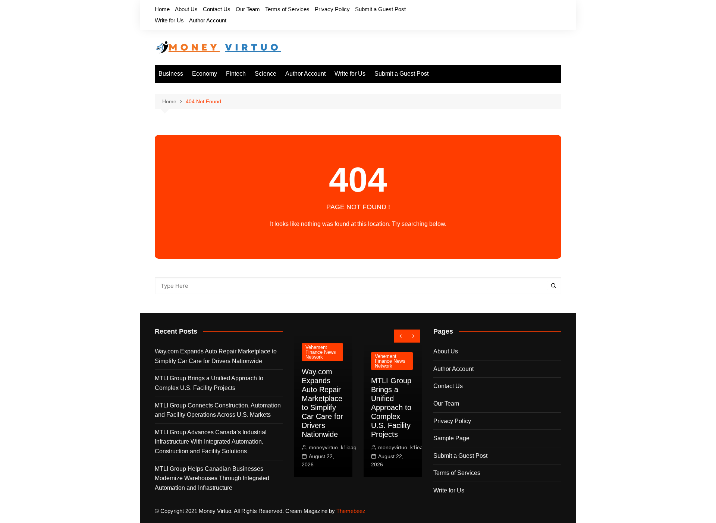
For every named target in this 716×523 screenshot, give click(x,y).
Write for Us (169, 20)
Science (265, 73)
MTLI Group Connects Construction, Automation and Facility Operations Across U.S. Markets (218, 410)
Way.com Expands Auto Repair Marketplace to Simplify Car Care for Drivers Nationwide (216, 356)
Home (162, 9)
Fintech (236, 73)
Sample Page (451, 438)
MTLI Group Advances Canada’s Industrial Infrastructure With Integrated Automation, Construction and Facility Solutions (211, 441)
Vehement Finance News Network (320, 352)
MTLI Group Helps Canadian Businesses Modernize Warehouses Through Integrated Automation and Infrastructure (212, 478)
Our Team (248, 9)
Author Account (207, 20)
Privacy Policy (332, 9)
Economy (204, 73)
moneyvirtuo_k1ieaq (333, 447)
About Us (186, 9)
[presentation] (400, 336)
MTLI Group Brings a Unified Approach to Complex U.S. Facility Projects (209, 383)
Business (170, 73)
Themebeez (350, 511)
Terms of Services (287, 9)
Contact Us (216, 9)
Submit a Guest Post (380, 9)
